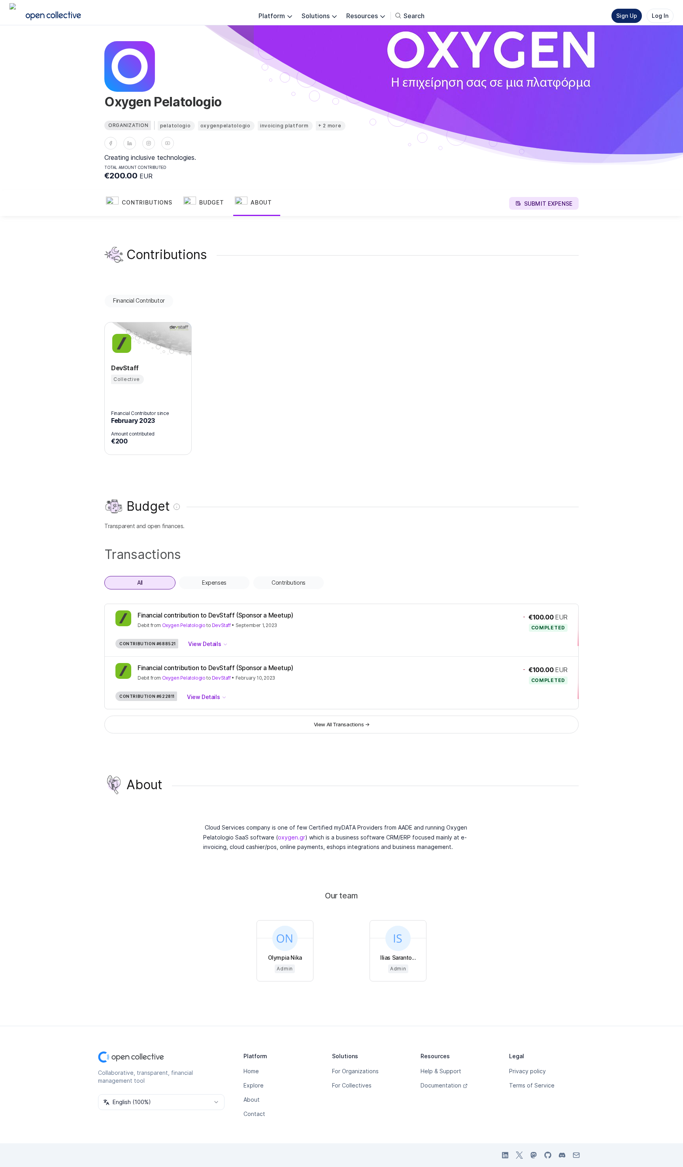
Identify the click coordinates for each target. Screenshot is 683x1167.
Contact (254, 1113)
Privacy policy (527, 1071)
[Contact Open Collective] (576, 1155)
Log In (660, 15)
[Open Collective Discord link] (562, 1155)
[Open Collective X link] (519, 1155)
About (251, 1099)
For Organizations (355, 1071)
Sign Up (626, 15)
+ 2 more (330, 126)
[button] (143, 203)
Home (251, 1071)
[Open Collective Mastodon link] (533, 1155)
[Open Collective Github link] (547, 1155)
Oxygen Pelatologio (184, 625)
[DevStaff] (120, 343)
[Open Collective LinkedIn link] (505, 1155)
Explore (253, 1085)
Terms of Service (532, 1085)
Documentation (441, 1085)
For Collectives (352, 1085)
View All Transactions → (342, 724)
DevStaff (221, 625)
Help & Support (441, 1071)
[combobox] (161, 1102)
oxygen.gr (291, 837)
